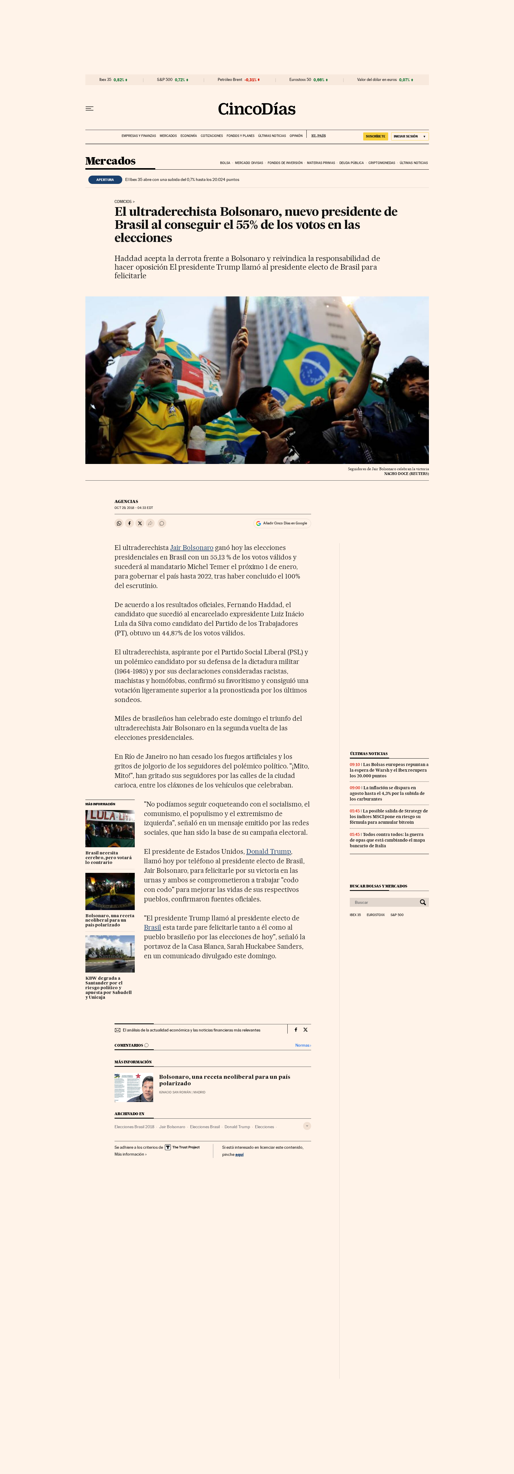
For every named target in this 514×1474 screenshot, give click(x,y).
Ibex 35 (105, 80)
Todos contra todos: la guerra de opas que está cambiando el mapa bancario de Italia (387, 840)
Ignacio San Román (175, 1092)
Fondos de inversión (285, 163)
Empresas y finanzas (139, 136)
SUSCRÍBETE (376, 136)
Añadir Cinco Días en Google (285, 523)
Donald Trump (268, 851)
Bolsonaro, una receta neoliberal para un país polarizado (109, 921)
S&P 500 (165, 80)
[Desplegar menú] (89, 109)
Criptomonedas (382, 163)
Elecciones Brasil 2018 (134, 1126)
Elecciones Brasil (205, 1126)
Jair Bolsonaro (192, 547)
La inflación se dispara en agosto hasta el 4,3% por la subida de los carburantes (387, 793)
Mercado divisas (249, 163)
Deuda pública (351, 163)
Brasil (152, 927)
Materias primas (321, 163)
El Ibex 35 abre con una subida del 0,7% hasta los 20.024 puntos (182, 179)
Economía (189, 136)
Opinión (296, 136)
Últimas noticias (272, 136)
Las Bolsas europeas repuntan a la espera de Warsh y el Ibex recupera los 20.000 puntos (389, 770)
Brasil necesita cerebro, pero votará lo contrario (108, 858)
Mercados (168, 136)
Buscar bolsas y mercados (378, 886)
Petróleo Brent (230, 80)
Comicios (123, 202)
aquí (239, 1154)
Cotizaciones (212, 136)
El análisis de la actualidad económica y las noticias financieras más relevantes (191, 1030)
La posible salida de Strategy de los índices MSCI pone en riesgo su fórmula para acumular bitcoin (389, 816)
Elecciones (264, 1126)
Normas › (303, 1045)
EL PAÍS (316, 134)
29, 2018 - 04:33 (134, 508)
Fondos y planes (240, 136)
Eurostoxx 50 (300, 80)
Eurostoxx (376, 915)
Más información (129, 1154)
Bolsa (225, 163)
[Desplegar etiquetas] (307, 1126)
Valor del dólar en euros (377, 80)
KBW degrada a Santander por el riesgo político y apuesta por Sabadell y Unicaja (108, 988)
